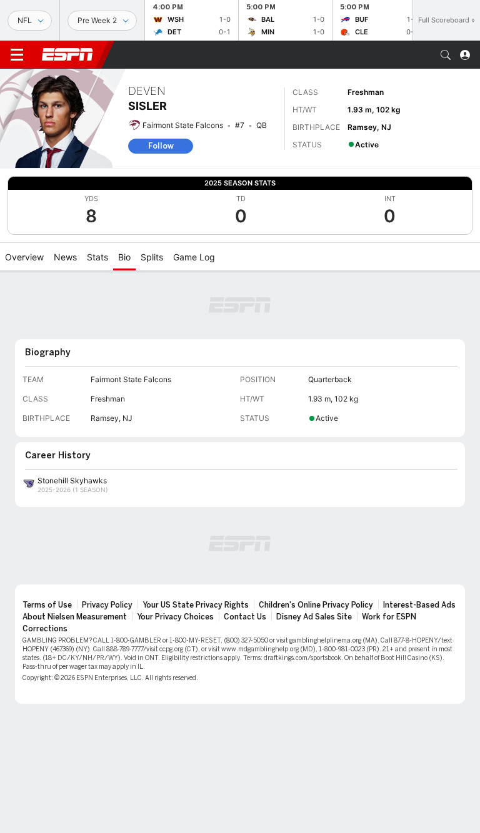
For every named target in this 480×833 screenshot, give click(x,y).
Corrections (45, 628)
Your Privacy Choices (175, 617)
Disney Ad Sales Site (314, 617)
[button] (446, 55)
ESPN (67, 54)
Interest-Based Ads (419, 605)
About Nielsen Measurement (74, 617)
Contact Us (245, 617)
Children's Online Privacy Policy (316, 605)
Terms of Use (47, 605)
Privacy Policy (107, 605)
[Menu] (17, 55)
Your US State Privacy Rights (195, 605)
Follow (161, 145)
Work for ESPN (389, 617)
